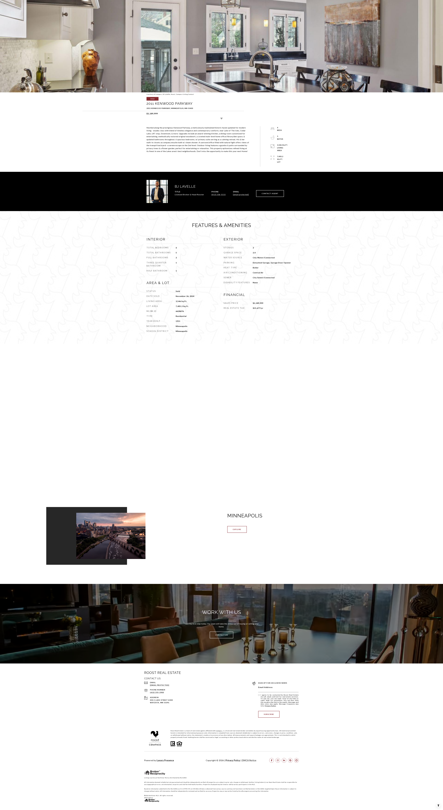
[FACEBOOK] (271, 760)
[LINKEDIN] (284, 760)
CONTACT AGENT (270, 193)
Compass (219, 731)
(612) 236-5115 (218, 194)
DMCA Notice (249, 760)
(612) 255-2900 (157, 692)
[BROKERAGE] (296, 760)
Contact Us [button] (221, 635)
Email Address (265, 687)
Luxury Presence (165, 760)
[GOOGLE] (290, 760)
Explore (237, 529)
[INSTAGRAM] (277, 760)
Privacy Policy (270, 706)
